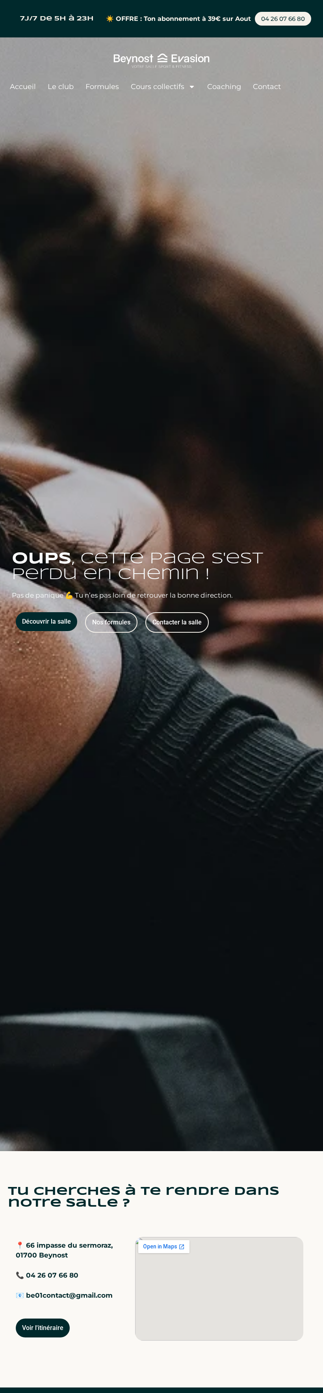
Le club (61, 86)
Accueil (23, 86)
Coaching (224, 86)
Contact (267, 86)
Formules (102, 86)
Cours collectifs (157, 86)
